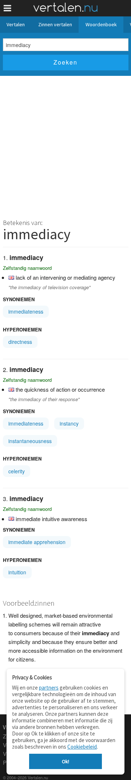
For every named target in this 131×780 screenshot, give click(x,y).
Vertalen (16, 24)
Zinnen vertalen (55, 24)
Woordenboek (101, 24)
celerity (16, 471)
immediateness (25, 311)
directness (20, 341)
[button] (7, 8)
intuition (17, 572)
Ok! (65, 761)
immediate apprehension (37, 542)
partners (49, 687)
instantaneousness (30, 441)
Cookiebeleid (82, 746)
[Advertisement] (65, 145)
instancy (69, 423)
